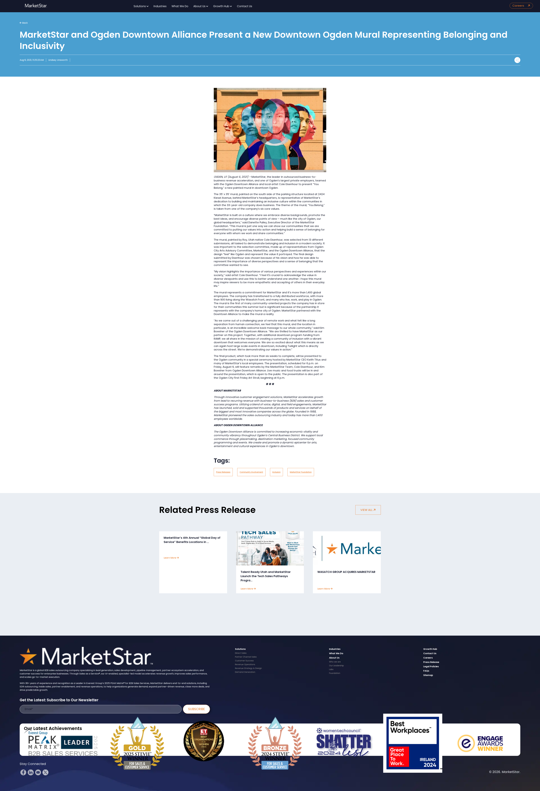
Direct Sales (241, 653)
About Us (199, 6)
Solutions (140, 6)
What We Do (180, 6)
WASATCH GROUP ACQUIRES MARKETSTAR (346, 572)
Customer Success (244, 660)
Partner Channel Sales (246, 656)
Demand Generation (245, 672)
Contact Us (244, 6)
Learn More (170, 557)
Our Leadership (336, 665)
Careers (518, 6)
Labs (331, 669)
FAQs (426, 670)
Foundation (334, 673)
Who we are (335, 661)
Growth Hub (221, 6)
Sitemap (428, 675)
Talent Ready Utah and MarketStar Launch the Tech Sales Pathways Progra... (266, 576)
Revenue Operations (245, 664)
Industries (160, 6)
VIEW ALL (366, 510)
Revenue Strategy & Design (248, 668)
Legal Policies (431, 666)
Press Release (431, 662)
